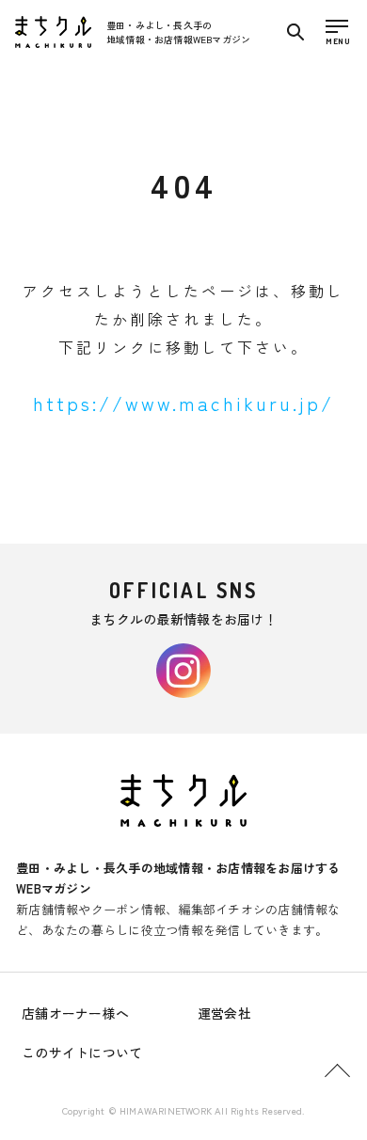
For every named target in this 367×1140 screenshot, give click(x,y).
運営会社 (224, 1013)
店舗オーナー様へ (75, 1013)
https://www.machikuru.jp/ (183, 403)
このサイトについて (82, 1052)
